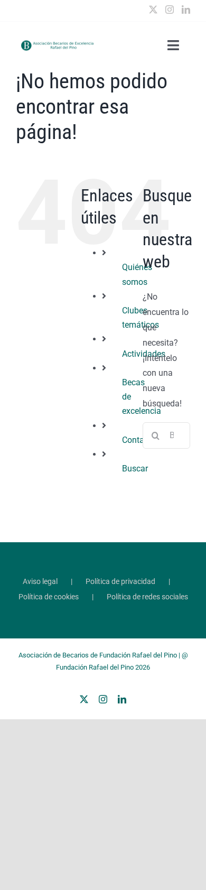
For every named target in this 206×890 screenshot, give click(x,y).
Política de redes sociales (147, 596)
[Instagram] (169, 9)
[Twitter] (153, 9)
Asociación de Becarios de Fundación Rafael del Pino (97, 655)
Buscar (135, 468)
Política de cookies (48, 596)
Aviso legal (40, 581)
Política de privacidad (120, 581)
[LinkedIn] (186, 9)
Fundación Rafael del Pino (95, 667)
